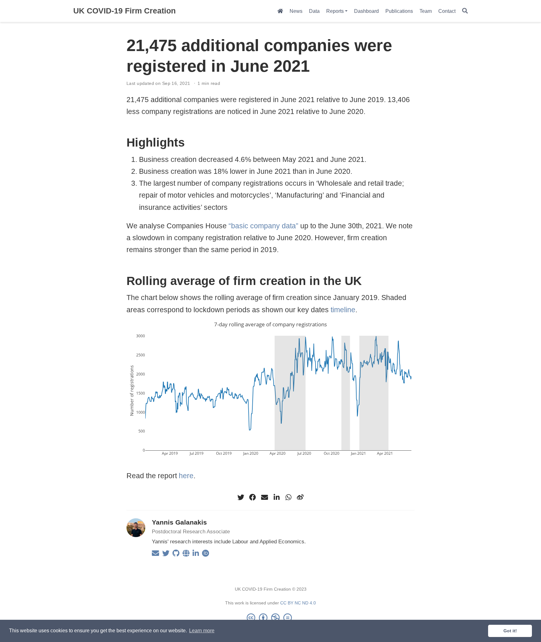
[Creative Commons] (270, 618)
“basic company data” (263, 226)
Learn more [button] (201, 630)
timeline (343, 310)
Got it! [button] (510, 630)
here (186, 476)
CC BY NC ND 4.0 (298, 602)
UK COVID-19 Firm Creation (124, 10)
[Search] (465, 11)
